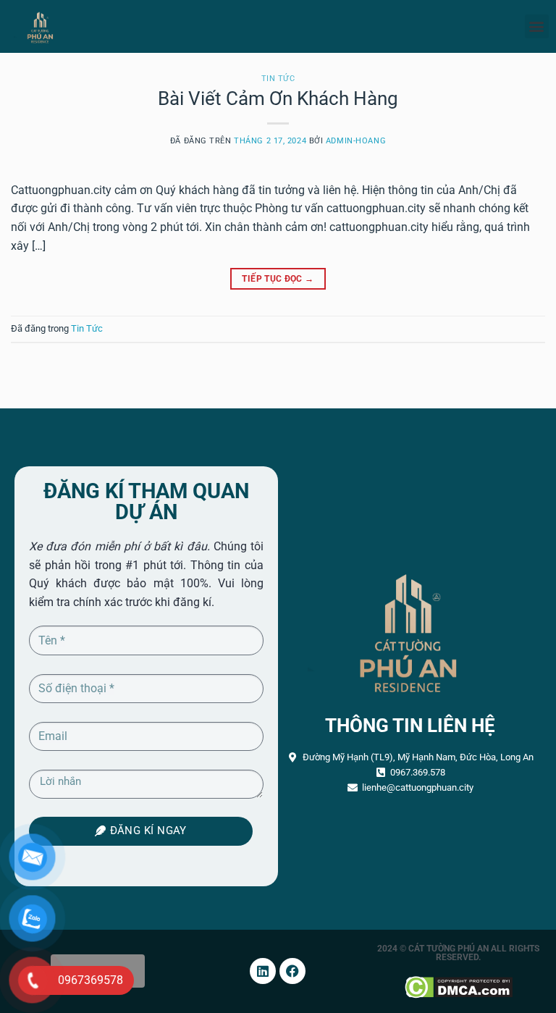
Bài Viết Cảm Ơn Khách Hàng (278, 98)
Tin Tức (278, 78)
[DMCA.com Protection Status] (459, 986)
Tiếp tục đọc (277, 279)
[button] (537, 26)
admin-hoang (356, 141)
